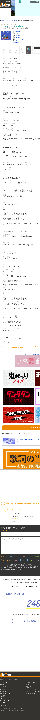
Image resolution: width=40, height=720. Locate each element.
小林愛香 (17, 32)
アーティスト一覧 (31, 689)
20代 (16, 560)
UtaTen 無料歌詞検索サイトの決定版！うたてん (11, 708)
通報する (13, 521)
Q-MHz (18, 36)
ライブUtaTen (4, 702)
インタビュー (4, 705)
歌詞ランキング (4, 689)
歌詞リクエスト (30, 687)
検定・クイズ (4, 698)
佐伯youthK (19, 40)
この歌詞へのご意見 (17, 347)
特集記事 (2, 696)
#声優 (14, 42)
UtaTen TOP (3, 682)
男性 (11, 556)
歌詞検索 (2, 684)
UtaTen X (28, 684)
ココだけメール (30, 682)
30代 (24, 560)
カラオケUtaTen (4, 700)
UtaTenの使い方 (30, 693)
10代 (8, 560)
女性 (24, 556)
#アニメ (18, 42)
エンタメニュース (5, 693)
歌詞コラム (3, 691)
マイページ (3, 687)
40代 (31, 560)
